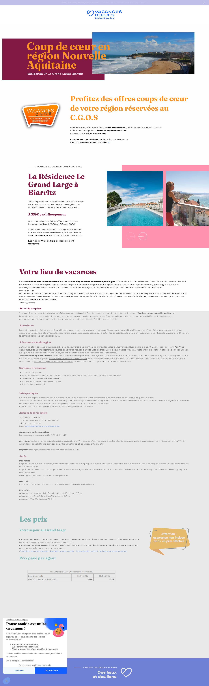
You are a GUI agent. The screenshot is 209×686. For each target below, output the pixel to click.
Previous (131, 236)
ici (109, 142)
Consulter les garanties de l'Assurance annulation (46, 551)
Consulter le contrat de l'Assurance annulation (101, 551)
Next (142, 236)
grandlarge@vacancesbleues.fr (42, 426)
